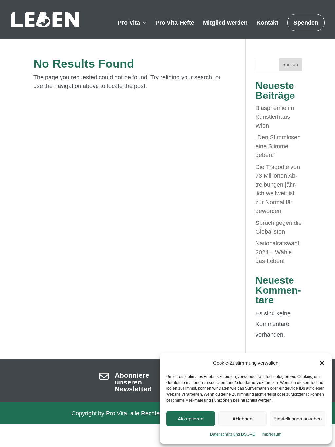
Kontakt (267, 23)
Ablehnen (242, 418)
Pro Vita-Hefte (174, 23)
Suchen (290, 64)
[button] (322, 363)
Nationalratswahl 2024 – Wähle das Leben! (277, 252)
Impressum (271, 434)
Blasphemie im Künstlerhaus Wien (275, 117)
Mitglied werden (225, 23)
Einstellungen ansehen (297, 418)
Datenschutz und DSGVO (232, 434)
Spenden (305, 22)
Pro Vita (129, 23)
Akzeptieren (190, 418)
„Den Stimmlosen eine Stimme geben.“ (278, 146)
